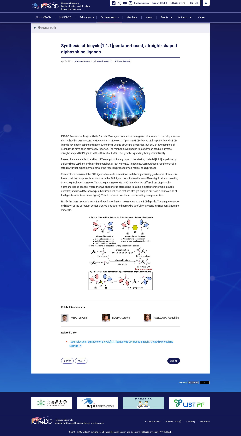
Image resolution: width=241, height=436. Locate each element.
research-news (83, 61)
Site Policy (205, 421)
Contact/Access (141, 3)
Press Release (123, 61)
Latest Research (103, 61)
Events (164, 17)
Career (201, 17)
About (43, 17)
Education (85, 17)
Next (80, 360)
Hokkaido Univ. (176, 3)
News (149, 17)
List (172, 360)
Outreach (183, 17)
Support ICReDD (159, 3)
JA (196, 3)
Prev (68, 360)
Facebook (193, 382)
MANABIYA (65, 17)
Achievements (109, 17)
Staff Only (190, 421)
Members (132, 17)
